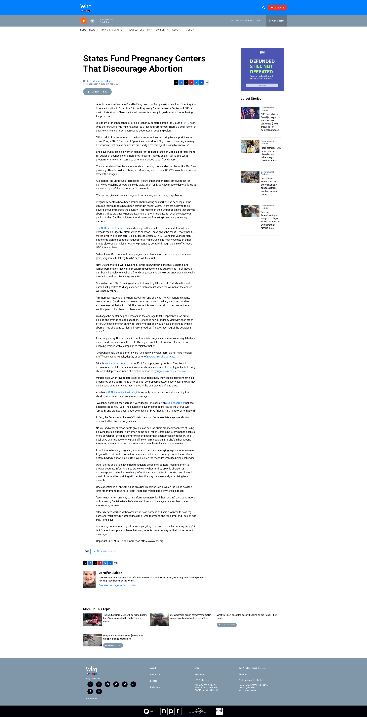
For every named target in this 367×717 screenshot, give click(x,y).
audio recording (175, 402)
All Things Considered (104, 551)
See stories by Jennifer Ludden (117, 585)
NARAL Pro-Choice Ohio (160, 356)
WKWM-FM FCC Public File (206, 690)
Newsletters (136, 30)
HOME (83, 30)
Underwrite (155, 687)
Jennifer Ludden (102, 81)
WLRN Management (248, 691)
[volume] (92, 21)
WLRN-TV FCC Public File (206, 685)
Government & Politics (268, 109)
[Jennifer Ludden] (89, 579)
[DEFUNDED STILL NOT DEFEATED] (262, 69)
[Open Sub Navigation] (97, 30)
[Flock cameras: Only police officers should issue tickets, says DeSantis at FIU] (250, 146)
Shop (197, 668)
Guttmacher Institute (113, 228)
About (176, 30)
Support (161, 30)
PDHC (185, 122)
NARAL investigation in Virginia (123, 392)
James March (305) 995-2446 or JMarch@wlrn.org (253, 686)
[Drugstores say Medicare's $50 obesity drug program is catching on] (92, 640)
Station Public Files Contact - (252, 680)
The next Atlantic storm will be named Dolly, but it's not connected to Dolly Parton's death (125, 618)
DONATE (279, 7)
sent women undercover (119, 363)
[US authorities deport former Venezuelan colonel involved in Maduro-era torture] (159, 619)
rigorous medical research (172, 371)
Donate (153, 681)
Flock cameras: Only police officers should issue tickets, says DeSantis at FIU (271, 154)
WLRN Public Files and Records (253, 668)
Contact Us (155, 674)
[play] (84, 21)
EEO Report (244, 674)
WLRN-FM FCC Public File (206, 688)
